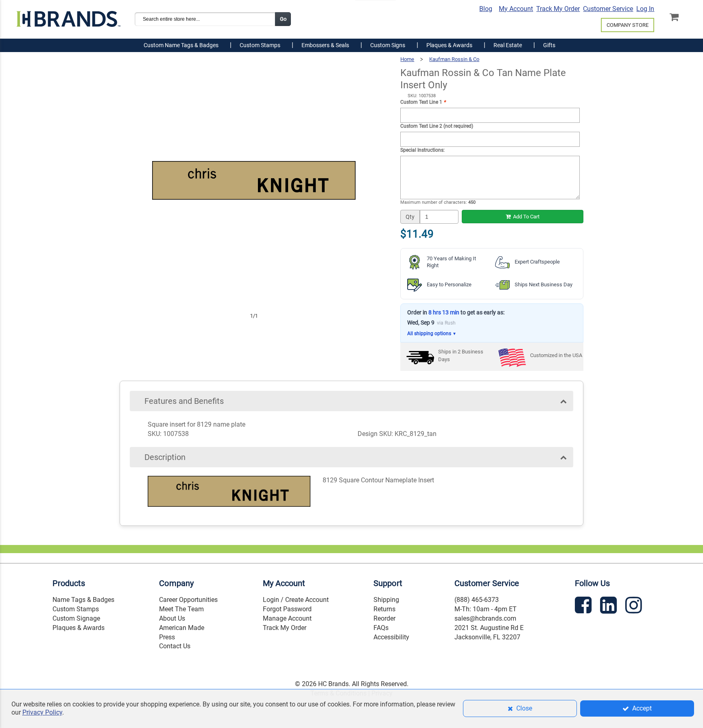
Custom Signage (76, 618)
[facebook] (584, 606)
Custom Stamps (75, 609)
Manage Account (287, 618)
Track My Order (558, 9)
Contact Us (174, 646)
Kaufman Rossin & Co (454, 59)
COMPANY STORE (627, 25)
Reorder (384, 618)
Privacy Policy (42, 712)
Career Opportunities (188, 600)
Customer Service (608, 9)
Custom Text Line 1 (422, 102)
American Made (181, 628)
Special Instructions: (422, 150)
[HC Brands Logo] (68, 15)
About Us (172, 618)
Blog (485, 9)
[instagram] (634, 606)
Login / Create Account (296, 600)
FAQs (381, 628)
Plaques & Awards (78, 628)
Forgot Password (287, 609)
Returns (384, 609)
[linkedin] (609, 606)
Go (283, 19)
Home (407, 59)
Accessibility (391, 637)
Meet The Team (181, 609)
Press (167, 637)
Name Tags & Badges (83, 600)
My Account (516, 9)
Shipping (386, 600)
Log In (645, 9)
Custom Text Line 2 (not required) (436, 126)
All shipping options (431, 333)
